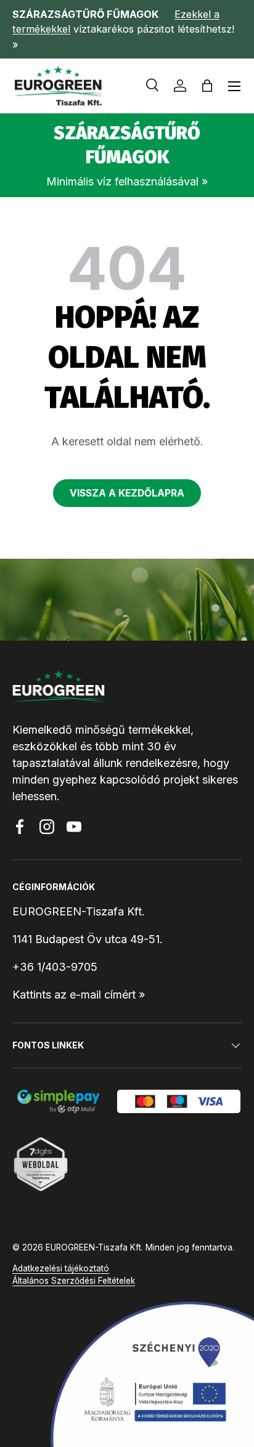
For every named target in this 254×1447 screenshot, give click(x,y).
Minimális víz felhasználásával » (127, 181)
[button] (207, 85)
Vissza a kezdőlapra (127, 493)
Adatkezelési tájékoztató (60, 1268)
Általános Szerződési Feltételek (73, 1281)
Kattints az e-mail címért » (78, 994)
